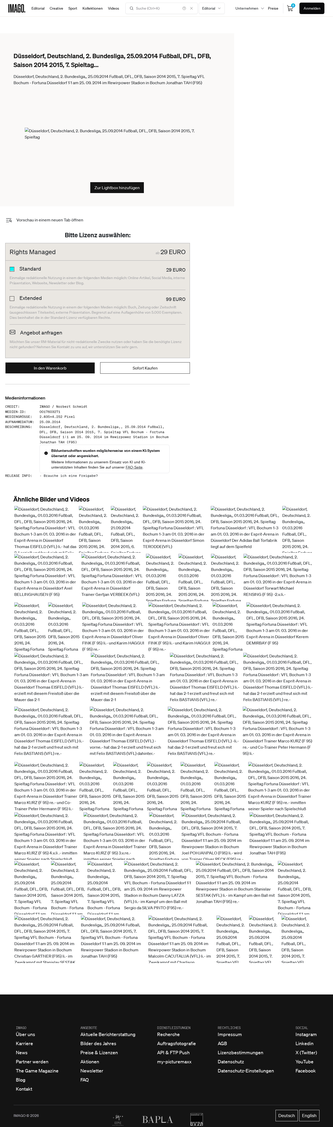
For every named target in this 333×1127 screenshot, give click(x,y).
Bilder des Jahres (98, 1043)
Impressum (230, 1034)
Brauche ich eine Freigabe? (71, 475)
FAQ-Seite (134, 467)
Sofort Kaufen (145, 368)
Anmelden (312, 8)
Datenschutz (231, 1061)
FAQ (84, 1080)
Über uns (25, 1034)
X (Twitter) (306, 1052)
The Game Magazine (37, 1070)
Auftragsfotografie (176, 1043)
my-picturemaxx (174, 1061)
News (22, 1052)
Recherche (168, 1034)
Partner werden (32, 1061)
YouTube (304, 1061)
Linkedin (304, 1043)
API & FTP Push (173, 1052)
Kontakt (24, 1089)
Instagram (306, 1034)
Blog (20, 1080)
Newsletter (91, 1070)
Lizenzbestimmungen (240, 1052)
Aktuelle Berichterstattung (108, 1034)
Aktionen (89, 1061)
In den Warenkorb (50, 368)
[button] (45, 534)
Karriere (24, 1043)
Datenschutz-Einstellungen (246, 1070)
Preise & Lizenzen (99, 1052)
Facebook (306, 1070)
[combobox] (212, 8)
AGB (222, 1043)
